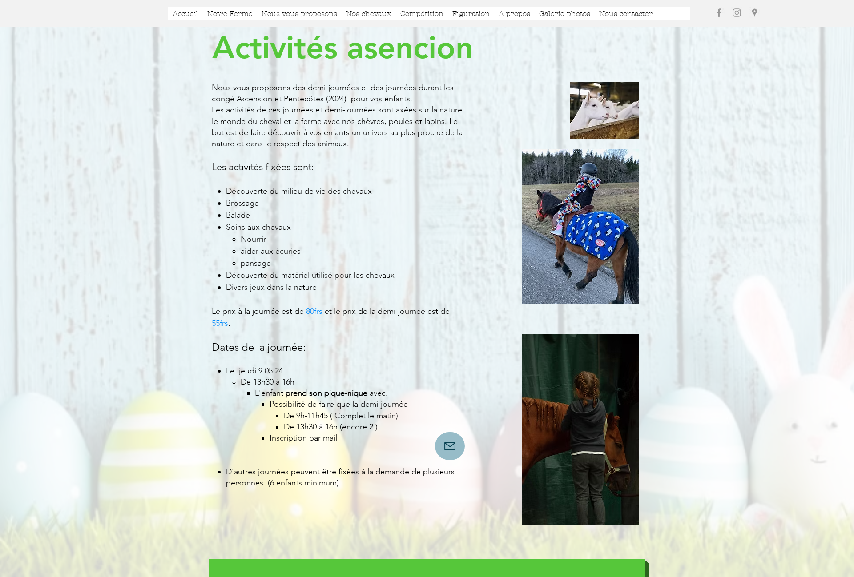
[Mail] (450, 446)
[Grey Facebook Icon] (719, 12)
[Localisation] (754, 12)
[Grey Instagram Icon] (736, 12)
